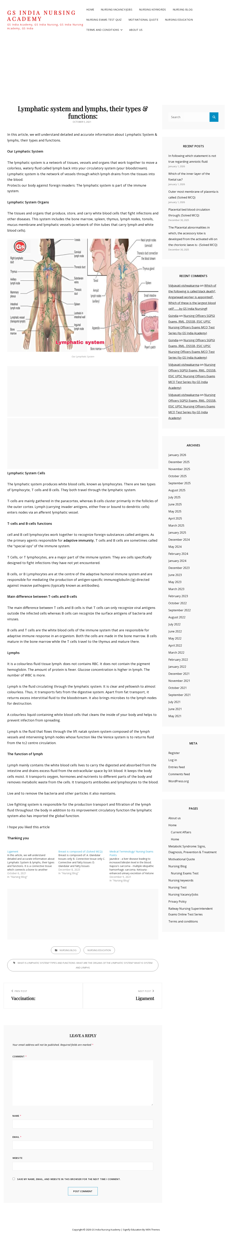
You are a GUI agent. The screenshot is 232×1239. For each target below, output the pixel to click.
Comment (20, 1056)
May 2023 (174, 582)
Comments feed (179, 774)
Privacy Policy (177, 902)
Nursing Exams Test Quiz (104, 19)
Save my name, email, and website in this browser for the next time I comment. (69, 1179)
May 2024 (174, 547)
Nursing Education (179, 19)
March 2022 (176, 653)
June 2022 (175, 631)
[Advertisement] (116, 67)
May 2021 (174, 716)
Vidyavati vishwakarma (183, 286)
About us (135, 29)
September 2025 (179, 483)
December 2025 (179, 462)
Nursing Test (177, 887)
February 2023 (178, 596)
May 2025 (174, 511)
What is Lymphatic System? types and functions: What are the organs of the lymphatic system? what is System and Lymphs (85, 965)
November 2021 (179, 681)
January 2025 (177, 533)
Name (17, 1115)
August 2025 (176, 490)
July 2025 (174, 497)
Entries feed (176, 767)
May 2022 (174, 638)
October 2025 (177, 476)
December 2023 (179, 568)
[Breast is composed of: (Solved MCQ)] (83, 862)
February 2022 (178, 660)
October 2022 (177, 603)
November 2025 (179, 469)
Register (174, 753)
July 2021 (174, 702)
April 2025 (175, 518)
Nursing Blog (182, 9)
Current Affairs (181, 832)
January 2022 (177, 667)
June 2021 (175, 709)
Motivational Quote (143, 19)
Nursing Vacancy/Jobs (116, 9)
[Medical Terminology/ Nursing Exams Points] (135, 866)
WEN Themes (153, 1229)
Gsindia (173, 316)
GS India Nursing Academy (41, 15)
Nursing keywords (152, 9)
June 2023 (175, 575)
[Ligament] (32, 864)
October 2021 (177, 688)
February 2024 (178, 554)
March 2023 (176, 589)
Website (17, 1158)
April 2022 (175, 645)
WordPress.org (178, 781)
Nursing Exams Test (184, 873)
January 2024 (177, 561)
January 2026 (177, 455)
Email (17, 1137)
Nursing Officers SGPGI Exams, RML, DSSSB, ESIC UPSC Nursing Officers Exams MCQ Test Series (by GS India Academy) (192, 376)
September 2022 (179, 610)
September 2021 (179, 695)
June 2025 (175, 504)
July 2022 (174, 624)
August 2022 (176, 617)
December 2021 (179, 674)
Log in (172, 760)
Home (90, 9)
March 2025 (176, 525)
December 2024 (179, 540)
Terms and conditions (102, 29)
